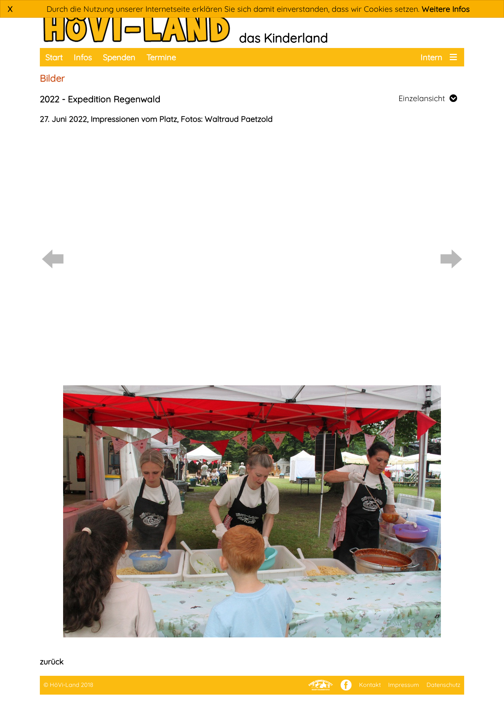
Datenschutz (443, 684)
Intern (431, 57)
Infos (83, 57)
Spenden (119, 57)
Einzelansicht (423, 98)
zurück (51, 661)
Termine (161, 57)
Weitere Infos (446, 9)
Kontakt (370, 684)
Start (54, 57)
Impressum (403, 684)
